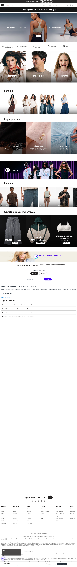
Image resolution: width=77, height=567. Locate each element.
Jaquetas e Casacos (17, 520)
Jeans (49, 5)
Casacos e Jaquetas (60, 513)
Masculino (19, 5)
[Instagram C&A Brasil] (32, 501)
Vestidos (2, 513)
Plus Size (58, 506)
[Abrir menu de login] (70, 5)
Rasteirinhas (43, 513)
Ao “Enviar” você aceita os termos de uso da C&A (38, 282)
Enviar (48, 279)
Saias (2, 516)
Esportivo (44, 5)
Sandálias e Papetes (45, 516)
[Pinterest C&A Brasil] (38, 501)
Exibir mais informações (37, 527)
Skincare (72, 513)
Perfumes (72, 508)
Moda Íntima (3, 523)
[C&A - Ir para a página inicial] (2, 5)
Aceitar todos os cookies (62, 564)
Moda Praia (3, 520)
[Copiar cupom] (50, 1)
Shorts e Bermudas (31, 516)
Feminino (13, 5)
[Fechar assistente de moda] (19, 550)
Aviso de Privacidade (20, 565)
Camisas (14, 511)
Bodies (28, 508)
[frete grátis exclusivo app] (38, 12)
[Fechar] (75, 564)
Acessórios (72, 518)
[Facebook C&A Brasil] (44, 501)
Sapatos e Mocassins (45, 511)
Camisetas (15, 508)
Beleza (29, 5)
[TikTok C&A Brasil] (35, 501)
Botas (42, 508)
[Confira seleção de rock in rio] (38, 179)
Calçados (39, 5)
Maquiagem (72, 511)
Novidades (55, 5)
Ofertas (7, 5)
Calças (2, 511)
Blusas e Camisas (59, 511)
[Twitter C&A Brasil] (41, 501)
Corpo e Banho (73, 516)
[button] (68, 5)
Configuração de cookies (51, 564)
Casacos (2, 518)
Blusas (2, 508)
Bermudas (15, 513)
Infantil (24, 5)
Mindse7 (33, 5)
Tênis (42, 518)
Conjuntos (29, 511)
